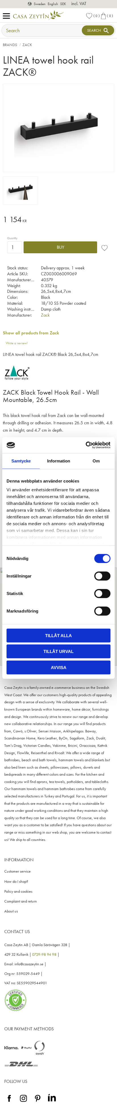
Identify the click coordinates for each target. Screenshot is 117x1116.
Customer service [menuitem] (17, 871)
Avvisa (58, 667)
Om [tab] (96, 460)
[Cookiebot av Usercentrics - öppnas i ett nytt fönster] (85, 445)
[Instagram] (23, 1102)
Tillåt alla (58, 635)
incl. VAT (78, 4)
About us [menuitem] (11, 911)
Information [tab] (58, 460)
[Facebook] (9, 1102)
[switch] (102, 575)
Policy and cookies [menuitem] (18, 891)
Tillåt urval (58, 651)
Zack (45, 315)
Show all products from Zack (31, 333)
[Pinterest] (38, 1102)
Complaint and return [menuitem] (20, 901)
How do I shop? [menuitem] (16, 881)
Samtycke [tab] (21, 460)
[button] (8, 16)
